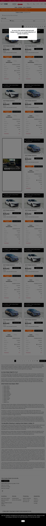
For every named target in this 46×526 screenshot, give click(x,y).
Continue (23, 37)
